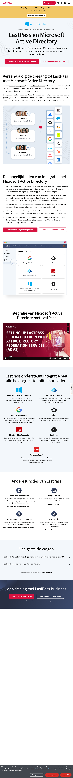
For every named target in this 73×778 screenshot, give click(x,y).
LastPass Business (38, 86)
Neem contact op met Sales (50, 596)
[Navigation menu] (69, 3)
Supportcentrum (47, 572)
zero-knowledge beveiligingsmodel (28, 220)
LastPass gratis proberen (22, 596)
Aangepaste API (36, 455)
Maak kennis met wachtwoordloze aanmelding (18, 528)
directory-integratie (17, 86)
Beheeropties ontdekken (53, 530)
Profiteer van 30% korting (36, 15)
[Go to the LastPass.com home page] (7, 3)
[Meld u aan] (61, 3)
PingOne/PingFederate (19, 435)
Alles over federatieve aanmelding (18, 506)
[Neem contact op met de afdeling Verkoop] (58, 3)
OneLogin (54, 435)
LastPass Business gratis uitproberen (21, 61)
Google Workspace (19, 415)
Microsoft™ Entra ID (54, 395)
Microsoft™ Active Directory (19, 395)
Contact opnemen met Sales (54, 61)
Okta (54, 415)
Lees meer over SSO (53, 504)
